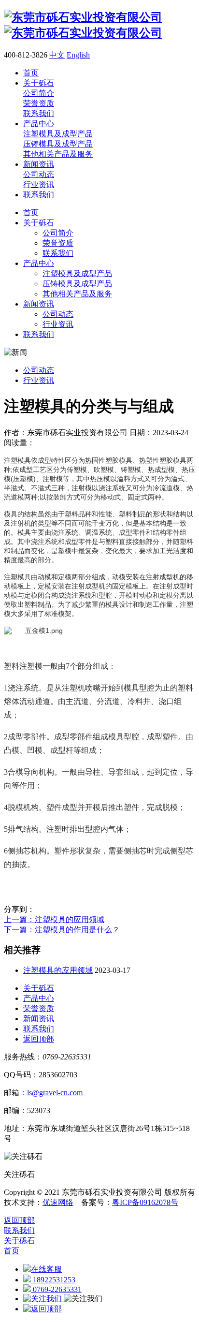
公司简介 (58, 233)
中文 (57, 55)
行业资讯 (58, 324)
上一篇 (54, 919)
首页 (31, 212)
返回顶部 (38, 1039)
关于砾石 (38, 223)
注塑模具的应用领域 (58, 970)
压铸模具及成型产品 (77, 283)
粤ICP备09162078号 (145, 1202)
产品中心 (38, 263)
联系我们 (58, 253)
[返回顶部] (42, 1309)
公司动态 (58, 314)
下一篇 (62, 929)
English (78, 55)
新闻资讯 (38, 304)
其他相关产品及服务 (77, 294)
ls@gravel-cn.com (55, 1092)
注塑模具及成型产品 (77, 273)
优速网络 (58, 1202)
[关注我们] (43, 1298)
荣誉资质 (58, 243)
